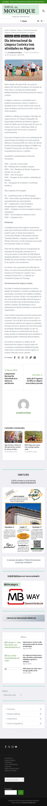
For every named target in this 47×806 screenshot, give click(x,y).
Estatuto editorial (10, 760)
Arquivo (5, 691)
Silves (20, 30)
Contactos (8, 766)
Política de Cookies (10, 770)
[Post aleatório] (38, 21)
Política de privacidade (12, 768)
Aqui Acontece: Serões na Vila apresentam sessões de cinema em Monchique (32, 644)
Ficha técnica (9, 758)
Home (7, 30)
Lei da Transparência (11, 764)
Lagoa (17, 36)
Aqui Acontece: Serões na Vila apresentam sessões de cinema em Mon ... (13, 447)
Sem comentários (32, 52)
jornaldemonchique (15, 52)
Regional (13, 30)
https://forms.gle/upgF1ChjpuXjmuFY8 (23, 483)
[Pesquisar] (21, 792)
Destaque (8, 36)
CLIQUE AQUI (13, 576)
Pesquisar (8, 789)
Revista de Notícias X (29, 802)
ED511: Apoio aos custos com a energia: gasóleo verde (32, 447)
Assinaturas (8, 762)
